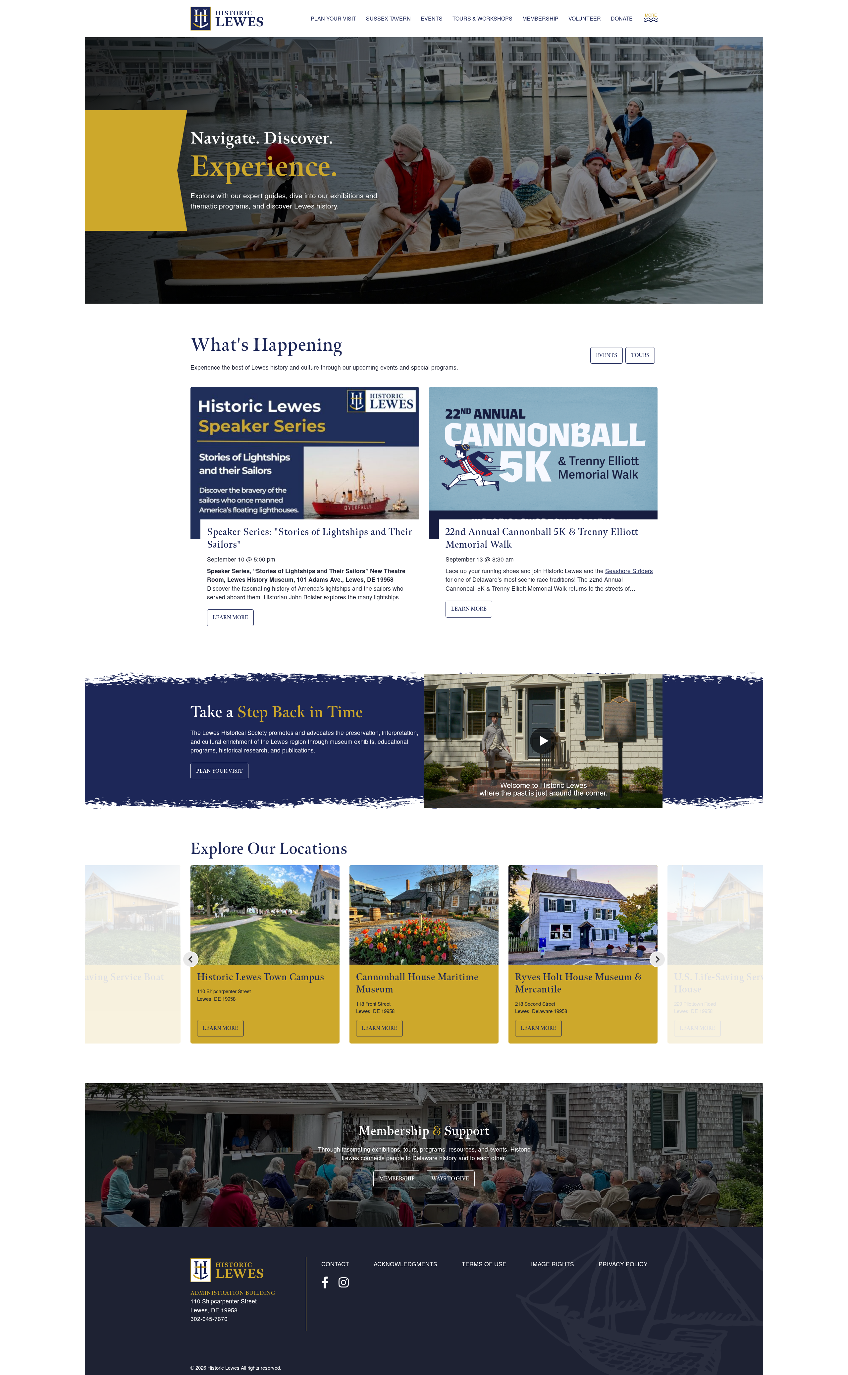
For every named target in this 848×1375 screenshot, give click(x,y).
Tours (640, 355)
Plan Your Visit (333, 18)
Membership (540, 18)
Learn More (230, 618)
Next (657, 959)
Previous (190, 959)
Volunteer (584, 18)
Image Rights (552, 1264)
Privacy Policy (623, 1264)
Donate (622, 18)
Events (432, 18)
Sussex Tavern (388, 18)
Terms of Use (484, 1264)
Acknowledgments (405, 1264)
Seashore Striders (629, 571)
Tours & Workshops (482, 18)
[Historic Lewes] (226, 18)
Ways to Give (450, 1179)
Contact (335, 1264)
